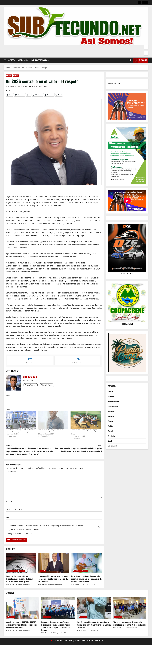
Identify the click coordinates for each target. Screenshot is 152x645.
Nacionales (111, 416)
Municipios (76, 571)
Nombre (10, 501)
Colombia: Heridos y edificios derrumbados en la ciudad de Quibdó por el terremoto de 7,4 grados (20, 579)
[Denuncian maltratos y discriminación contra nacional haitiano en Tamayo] (53, 420)
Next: (78, 448)
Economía (111, 396)
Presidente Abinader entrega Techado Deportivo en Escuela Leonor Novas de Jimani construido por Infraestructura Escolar (55, 626)
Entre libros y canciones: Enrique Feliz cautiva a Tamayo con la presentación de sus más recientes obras (86, 579)
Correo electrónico (14, 509)
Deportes (111, 391)
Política (110, 426)
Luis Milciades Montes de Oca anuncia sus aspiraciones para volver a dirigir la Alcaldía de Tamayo (94, 625)
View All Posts (46, 385)
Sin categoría (112, 446)
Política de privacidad (39, 60)
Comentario (11, 472)
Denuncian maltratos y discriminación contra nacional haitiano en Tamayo (51, 431)
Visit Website (30, 385)
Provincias (111, 436)
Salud (110, 441)
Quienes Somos (23, 60)
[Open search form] (130, 60)
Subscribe (143, 60)
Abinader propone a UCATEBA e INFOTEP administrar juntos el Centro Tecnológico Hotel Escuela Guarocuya (21, 625)
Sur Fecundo (10, 584)
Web (7, 518)
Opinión (8, 75)
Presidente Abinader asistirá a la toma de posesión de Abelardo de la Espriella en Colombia (53, 579)
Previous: (29, 450)
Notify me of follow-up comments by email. (22, 529)
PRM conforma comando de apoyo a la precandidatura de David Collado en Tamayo (129, 623)
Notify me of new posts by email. (20, 533)
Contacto (11, 60)
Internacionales (13, 571)
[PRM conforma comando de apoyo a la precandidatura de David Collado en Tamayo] (129, 608)
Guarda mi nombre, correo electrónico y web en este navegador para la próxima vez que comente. (46, 525)
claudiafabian (12, 86)
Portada (15, 75)
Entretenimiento (113, 401)
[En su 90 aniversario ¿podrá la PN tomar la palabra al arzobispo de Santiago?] (21, 420)
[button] (5, 60)
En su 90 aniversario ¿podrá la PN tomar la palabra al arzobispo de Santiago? (20, 431)
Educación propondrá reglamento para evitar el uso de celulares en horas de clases (84, 432)
